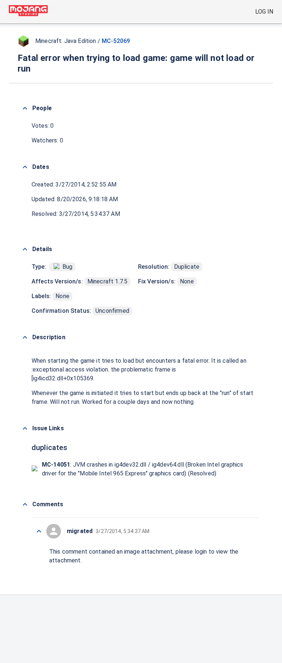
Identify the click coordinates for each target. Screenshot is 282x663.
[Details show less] (25, 249)
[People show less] (25, 108)
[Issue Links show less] (25, 428)
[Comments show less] (25, 504)
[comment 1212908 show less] (39, 531)
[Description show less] (25, 337)
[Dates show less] (25, 167)
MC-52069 (116, 40)
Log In (264, 11)
